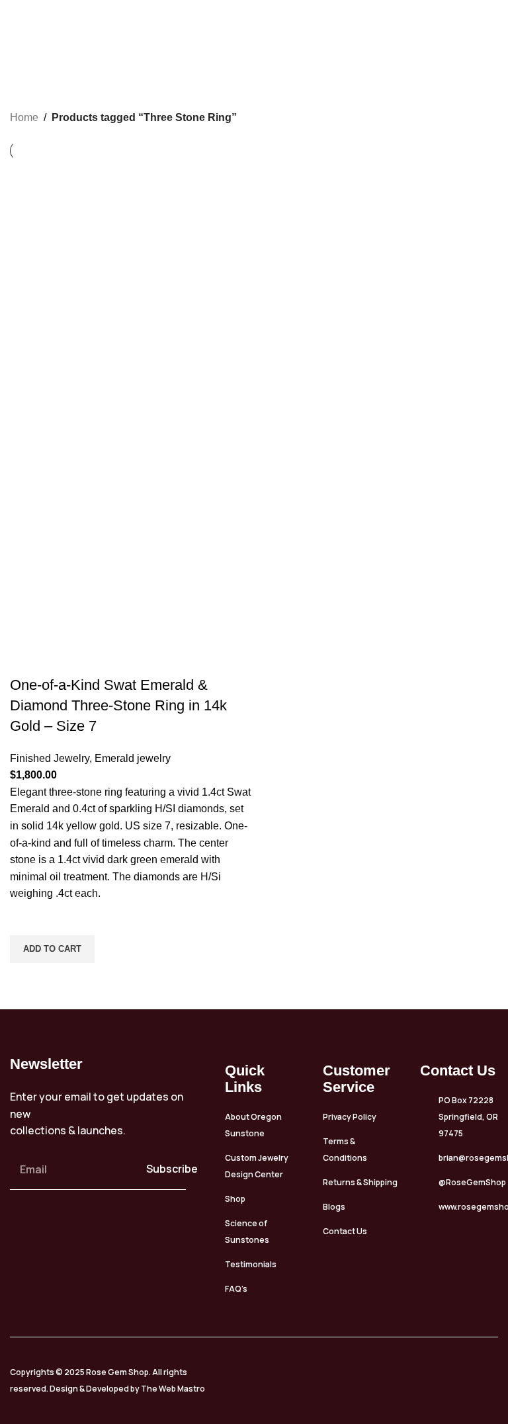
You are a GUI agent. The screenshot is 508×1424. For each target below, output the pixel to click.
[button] (52, 949)
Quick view (26, 979)
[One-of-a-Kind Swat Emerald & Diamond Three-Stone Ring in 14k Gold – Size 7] (130, 280)
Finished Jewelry (49, 758)
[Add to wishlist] (26, 918)
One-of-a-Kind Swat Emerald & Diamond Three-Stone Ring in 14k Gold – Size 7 (118, 705)
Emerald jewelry (133, 758)
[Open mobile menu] (493, 23)
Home (24, 117)
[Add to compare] (26, 658)
